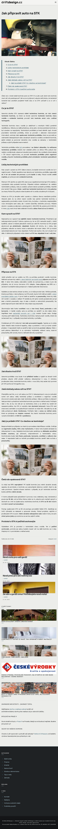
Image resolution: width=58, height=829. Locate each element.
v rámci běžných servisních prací (31, 279)
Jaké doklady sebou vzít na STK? (20, 80)
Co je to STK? (13, 65)
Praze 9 (19, 721)
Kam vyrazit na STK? (15, 71)
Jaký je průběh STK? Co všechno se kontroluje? (28, 83)
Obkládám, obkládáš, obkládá (15, 657)
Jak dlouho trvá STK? (16, 77)
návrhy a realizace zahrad (18, 709)
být (21, 147)
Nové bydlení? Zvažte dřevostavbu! (17, 621)
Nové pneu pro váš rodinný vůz (17, 576)
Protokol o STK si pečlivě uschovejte (21, 89)
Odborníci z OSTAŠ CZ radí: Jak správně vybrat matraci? (27, 639)
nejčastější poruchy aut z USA (24, 313)
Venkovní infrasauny (41, 734)
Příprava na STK (13, 74)
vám (8, 208)
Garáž (55, 539)
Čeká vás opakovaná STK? (17, 86)
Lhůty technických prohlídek (18, 68)
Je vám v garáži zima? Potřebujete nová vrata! (25, 594)
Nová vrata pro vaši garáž (15, 557)
